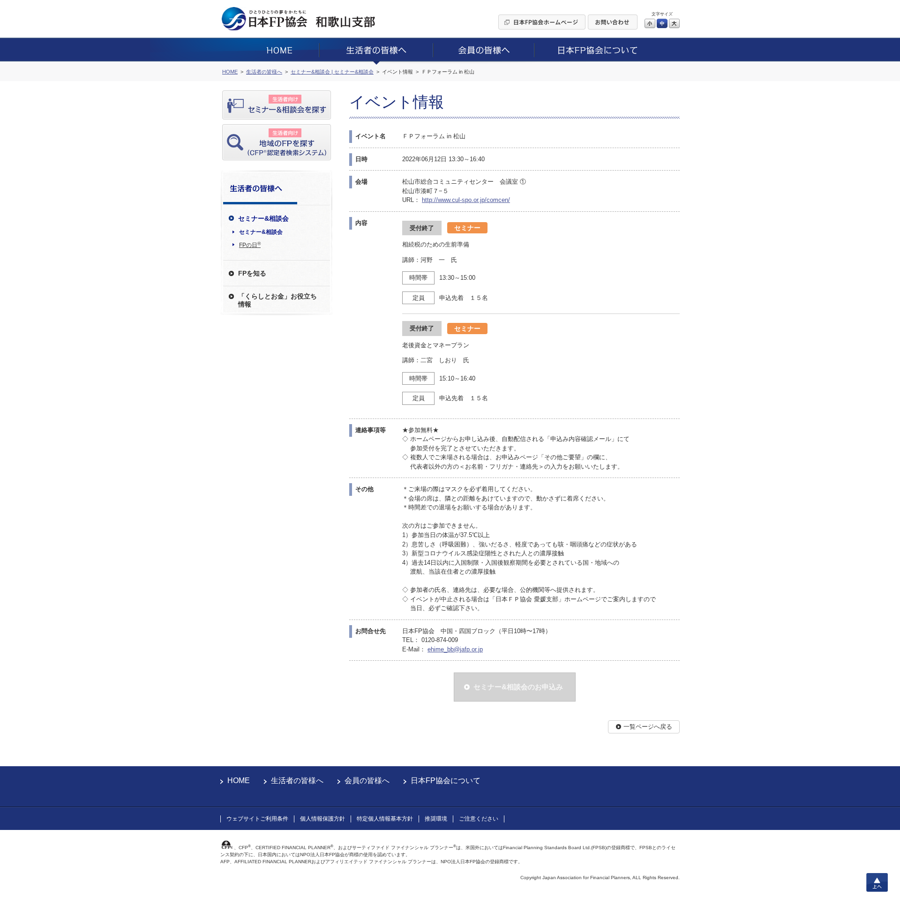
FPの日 (250, 244)
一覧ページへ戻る (647, 726)
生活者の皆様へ (297, 780)
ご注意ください (478, 818)
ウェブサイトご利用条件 (257, 818)
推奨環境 (436, 818)
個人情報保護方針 (322, 818)
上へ (877, 882)
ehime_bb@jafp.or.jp (455, 649)
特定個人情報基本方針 (385, 818)
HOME (238, 780)
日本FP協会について (445, 780)
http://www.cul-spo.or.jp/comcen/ (466, 199)
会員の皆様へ (367, 780)
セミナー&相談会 (261, 232)
